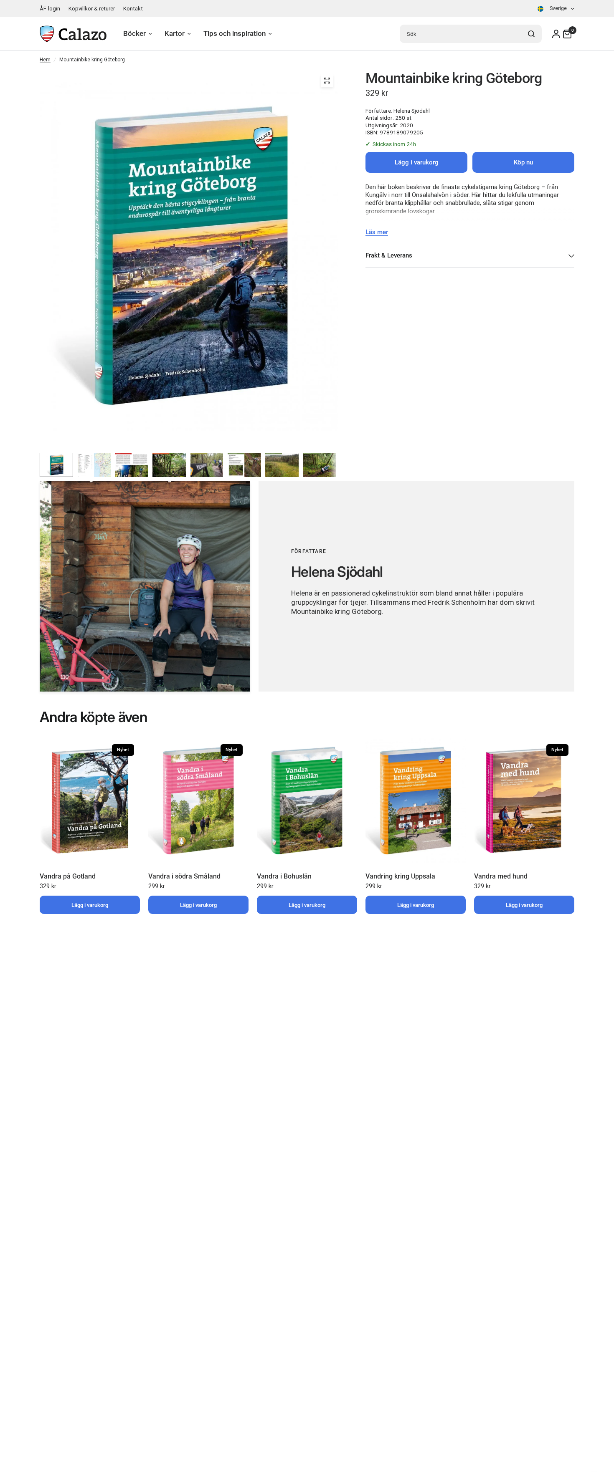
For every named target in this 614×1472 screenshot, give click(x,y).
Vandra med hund (501, 876)
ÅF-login (50, 8)
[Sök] (531, 34)
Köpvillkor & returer (92, 8)
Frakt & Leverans (388, 255)
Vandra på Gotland (68, 876)
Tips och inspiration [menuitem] (234, 34)
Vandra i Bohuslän (284, 876)
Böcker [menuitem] (134, 34)
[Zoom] (327, 80)
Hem (45, 60)
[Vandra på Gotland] (90, 801)
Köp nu (523, 162)
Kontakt (133, 8)
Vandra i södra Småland (184, 876)
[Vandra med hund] (524, 801)
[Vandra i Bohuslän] (307, 801)
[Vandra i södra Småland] (198, 801)
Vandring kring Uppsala (400, 876)
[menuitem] (52, 8)
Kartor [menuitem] (175, 34)
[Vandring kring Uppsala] (415, 801)
